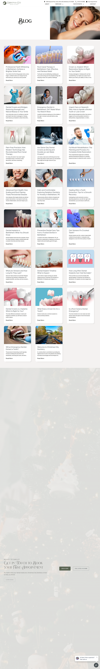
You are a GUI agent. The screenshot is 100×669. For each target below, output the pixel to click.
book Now (65, 568)
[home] (12, 3)
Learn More (10, 579)
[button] (59, 4)
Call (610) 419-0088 (81, 568)
